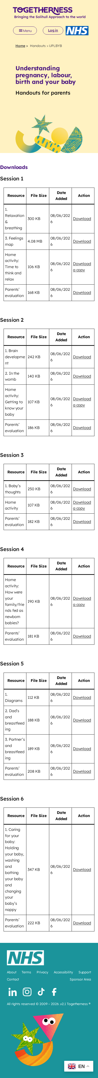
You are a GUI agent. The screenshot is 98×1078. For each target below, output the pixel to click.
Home (20, 46)
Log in (53, 30)
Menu (27, 30)
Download (82, 218)
